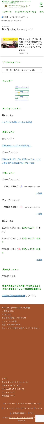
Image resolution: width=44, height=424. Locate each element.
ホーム (4, 379)
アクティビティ (21, 17)
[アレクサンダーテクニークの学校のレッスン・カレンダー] (22, 93)
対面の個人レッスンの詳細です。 (17, 145)
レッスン (39, 408)
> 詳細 (39, 193)
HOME (5, 17)
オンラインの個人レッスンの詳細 (17, 122)
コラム (12, 17)
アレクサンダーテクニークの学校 (21, 418)
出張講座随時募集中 (18, 413)
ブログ (31, 413)
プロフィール (28, 408)
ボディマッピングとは (11, 385)
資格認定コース (8, 396)
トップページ (6, 12)
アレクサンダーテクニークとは (25, 12)
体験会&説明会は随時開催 (13, 295)
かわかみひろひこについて (13, 389)
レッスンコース (8, 392)
